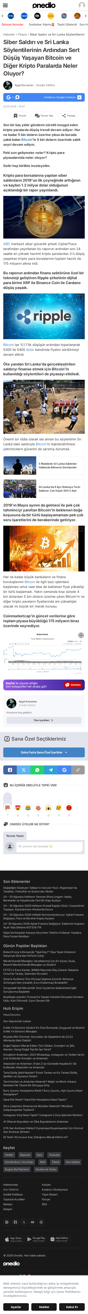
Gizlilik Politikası (13, 1194)
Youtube (54, 1154)
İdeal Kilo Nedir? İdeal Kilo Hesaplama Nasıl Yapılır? (35, 1099)
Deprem (25, 1154)
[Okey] (24, 16)
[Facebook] (15, 1222)
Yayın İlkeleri (50, 1194)
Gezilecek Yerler (46, 1169)
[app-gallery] (60, 1239)
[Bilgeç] (77, 16)
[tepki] (7, 807)
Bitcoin (26, 140)
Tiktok (55, 1162)
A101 (42, 1162)
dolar (30, 350)
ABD (6, 244)
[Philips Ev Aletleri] (10, 16)
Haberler (9, 34)
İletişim (7, 1209)
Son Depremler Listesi (17, 1021)
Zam (39, 1154)
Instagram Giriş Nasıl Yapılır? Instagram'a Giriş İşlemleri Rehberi (42, 1115)
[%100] (37, 16)
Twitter (9, 1154)
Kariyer (46, 1184)
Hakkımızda (10, 1184)
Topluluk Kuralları (14, 1199)
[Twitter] (23, 1222)
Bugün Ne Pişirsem (17, 1169)
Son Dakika (73, 1162)
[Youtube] (32, 1222)
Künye (46, 1199)
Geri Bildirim (11, 1189)
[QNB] (50, 16)
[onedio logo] (41, 1263)
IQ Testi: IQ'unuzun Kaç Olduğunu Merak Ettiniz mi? (35, 1137)
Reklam (7, 1204)
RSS (44, 1204)
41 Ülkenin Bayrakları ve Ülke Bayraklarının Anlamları (35, 1121)
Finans (22, 34)
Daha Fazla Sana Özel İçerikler (42, 752)
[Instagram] (6, 1222)
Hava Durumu (11, 1014)
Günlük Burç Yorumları (19, 1162)
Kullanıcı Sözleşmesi (55, 1189)
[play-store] (37, 1239)
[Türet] (64, 16)
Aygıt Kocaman (35, 85)
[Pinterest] (41, 1222)
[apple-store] (14, 1239)
